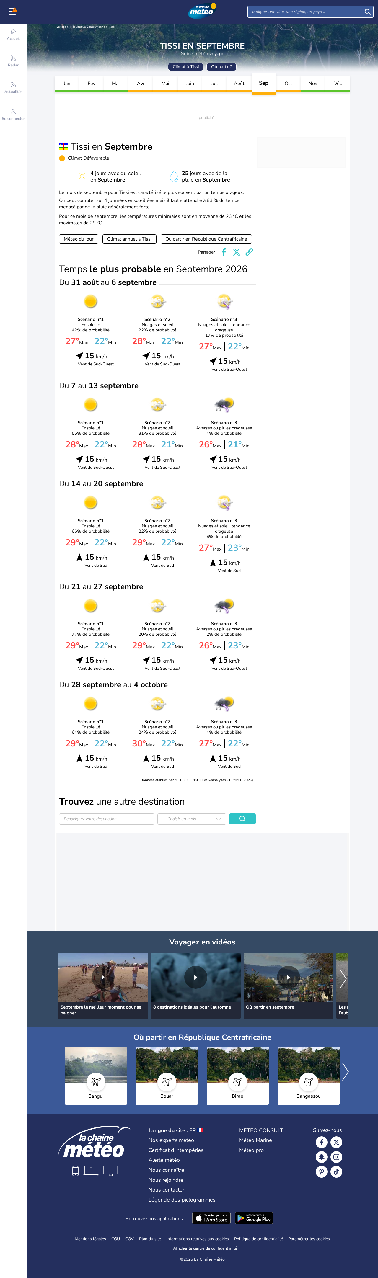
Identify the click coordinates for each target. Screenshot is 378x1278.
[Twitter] (336, 1142)
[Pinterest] (322, 1172)
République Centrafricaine (87, 27)
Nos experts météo (171, 1140)
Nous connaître (166, 1170)
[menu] (13, 12)
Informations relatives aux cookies (197, 1239)
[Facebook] (322, 1142)
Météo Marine (255, 1140)
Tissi (112, 27)
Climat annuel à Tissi (129, 239)
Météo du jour (79, 239)
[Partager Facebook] (224, 252)
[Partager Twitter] (236, 252)
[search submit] (368, 12)
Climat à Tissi (186, 67)
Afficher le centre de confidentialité (205, 1248)
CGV (129, 1239)
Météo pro (251, 1150)
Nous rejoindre (166, 1180)
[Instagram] (336, 1157)
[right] (343, 979)
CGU (115, 1239)
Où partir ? (221, 67)
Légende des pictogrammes (182, 1199)
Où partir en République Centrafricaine (206, 239)
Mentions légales (90, 1239)
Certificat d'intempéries (176, 1150)
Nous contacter (166, 1189)
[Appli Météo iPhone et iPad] (211, 1218)
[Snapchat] (322, 1157)
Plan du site (150, 1239)
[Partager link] (249, 252)
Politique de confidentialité (258, 1239)
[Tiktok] (336, 1172)
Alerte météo (164, 1159)
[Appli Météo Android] (254, 1218)
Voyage (61, 27)
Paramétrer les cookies (309, 1239)
